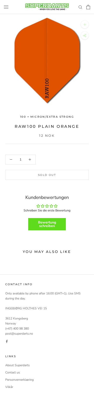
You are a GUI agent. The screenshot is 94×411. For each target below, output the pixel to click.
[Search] (80, 7)
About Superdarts (17, 365)
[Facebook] (6, 341)
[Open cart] (88, 7)
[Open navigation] (6, 7)
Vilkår (9, 387)
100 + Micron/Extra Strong (47, 116)
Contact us (12, 372)
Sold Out (47, 175)
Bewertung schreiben (47, 224)
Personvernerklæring (19, 380)
